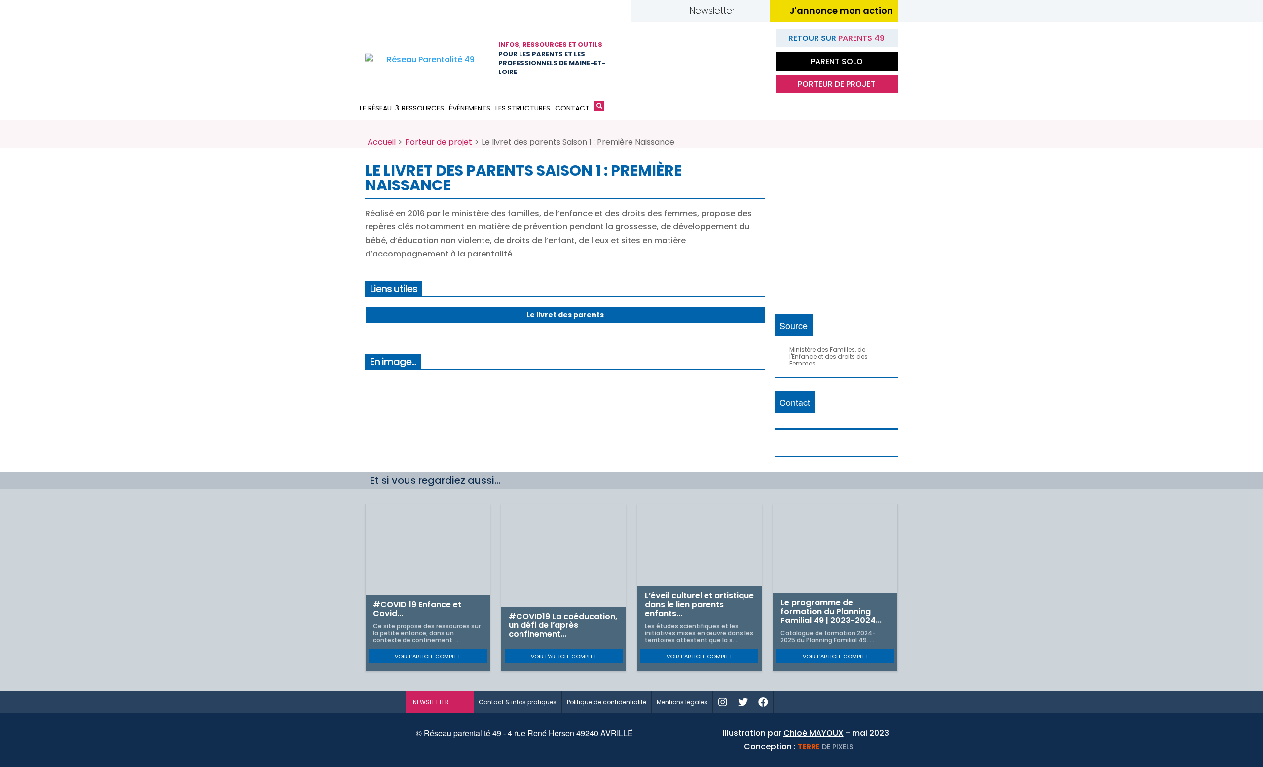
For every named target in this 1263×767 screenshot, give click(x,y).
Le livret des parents (565, 315)
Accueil (382, 141)
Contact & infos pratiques (518, 702)
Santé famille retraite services (703, 59)
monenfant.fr (815, 702)
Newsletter (712, 10)
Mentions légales (682, 702)
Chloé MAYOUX (813, 733)
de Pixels (825, 747)
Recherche (599, 108)
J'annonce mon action (841, 10)
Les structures (522, 108)
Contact (572, 108)
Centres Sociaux (752, 59)
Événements (469, 108)
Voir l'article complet (427, 656)
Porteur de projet (837, 84)
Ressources (423, 108)
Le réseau (376, 108)
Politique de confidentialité (606, 702)
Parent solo (837, 61)
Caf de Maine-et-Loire (653, 59)
